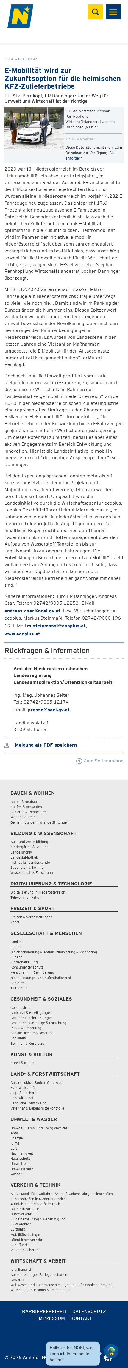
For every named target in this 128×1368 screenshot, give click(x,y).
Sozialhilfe (18, 1038)
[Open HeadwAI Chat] (111, 1351)
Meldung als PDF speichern (45, 745)
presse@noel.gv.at (49, 710)
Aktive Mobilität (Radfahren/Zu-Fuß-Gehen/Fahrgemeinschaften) (62, 1193)
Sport (14, 922)
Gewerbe (17, 1279)
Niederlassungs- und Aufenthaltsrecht (40, 977)
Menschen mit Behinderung (32, 972)
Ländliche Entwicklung (28, 1103)
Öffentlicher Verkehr (26, 1239)
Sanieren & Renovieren (28, 812)
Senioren (17, 983)
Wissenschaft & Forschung (31, 872)
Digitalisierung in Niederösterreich (37, 892)
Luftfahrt (17, 1229)
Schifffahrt (18, 1245)
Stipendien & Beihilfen (28, 867)
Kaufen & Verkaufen (26, 807)
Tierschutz (18, 988)
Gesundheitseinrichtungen (31, 1017)
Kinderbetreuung (24, 962)
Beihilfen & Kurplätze (27, 1043)
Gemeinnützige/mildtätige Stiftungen (39, 822)
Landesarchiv (21, 852)
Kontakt (81, 1318)
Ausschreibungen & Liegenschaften (38, 1274)
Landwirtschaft (22, 1098)
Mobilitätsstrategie (25, 1234)
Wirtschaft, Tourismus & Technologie (39, 1290)
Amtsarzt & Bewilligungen (31, 1012)
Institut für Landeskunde (30, 862)
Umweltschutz (21, 1169)
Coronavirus (20, 1007)
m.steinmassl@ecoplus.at (56, 626)
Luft (13, 1148)
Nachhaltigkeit (21, 1153)
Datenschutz (89, 1311)
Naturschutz (20, 1158)
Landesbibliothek (24, 857)
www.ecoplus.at (22, 634)
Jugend (16, 957)
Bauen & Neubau (23, 801)
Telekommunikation (25, 897)
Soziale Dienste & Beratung (32, 1033)
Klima (14, 1143)
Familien (17, 942)
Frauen (15, 947)
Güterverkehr (21, 1214)
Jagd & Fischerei (23, 1092)
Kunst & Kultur (22, 1063)
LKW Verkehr (20, 1224)
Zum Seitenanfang (103, 761)
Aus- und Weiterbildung (29, 842)
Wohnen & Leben (24, 817)
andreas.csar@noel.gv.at (32, 611)
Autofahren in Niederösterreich (35, 1204)
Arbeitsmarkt (20, 1269)
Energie (16, 1138)
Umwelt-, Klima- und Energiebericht (38, 1128)
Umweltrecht (20, 1163)
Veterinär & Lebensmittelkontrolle (37, 1108)
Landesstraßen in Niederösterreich (38, 1199)
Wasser (16, 1174)
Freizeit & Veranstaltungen (31, 917)
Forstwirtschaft (22, 1087)
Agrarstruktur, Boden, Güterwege (37, 1082)
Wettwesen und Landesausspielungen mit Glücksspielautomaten (61, 1285)
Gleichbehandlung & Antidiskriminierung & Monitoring (53, 952)
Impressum (51, 1318)
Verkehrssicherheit (25, 1250)
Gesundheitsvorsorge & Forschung (38, 1023)
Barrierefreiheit (44, 1311)
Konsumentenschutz (26, 967)
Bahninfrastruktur (24, 1209)
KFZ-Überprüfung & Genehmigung (37, 1219)
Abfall (15, 1133)
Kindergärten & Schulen (29, 847)
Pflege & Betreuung (25, 1028)
